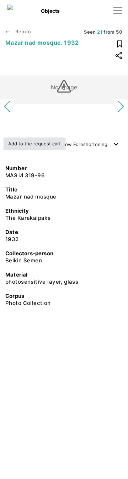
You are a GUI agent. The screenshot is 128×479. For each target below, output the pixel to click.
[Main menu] (118, 10)
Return (22, 31)
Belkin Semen (23, 260)
